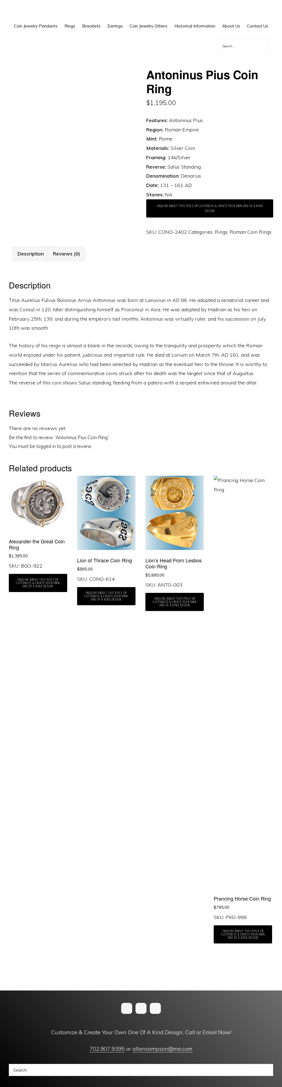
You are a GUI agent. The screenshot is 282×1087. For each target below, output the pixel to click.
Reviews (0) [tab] (66, 254)
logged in (46, 446)
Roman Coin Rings (251, 232)
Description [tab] (31, 254)
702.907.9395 (107, 1048)
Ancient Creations (29, 11)
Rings (221, 232)
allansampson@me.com (162, 1048)
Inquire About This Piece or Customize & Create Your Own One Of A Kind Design (210, 208)
